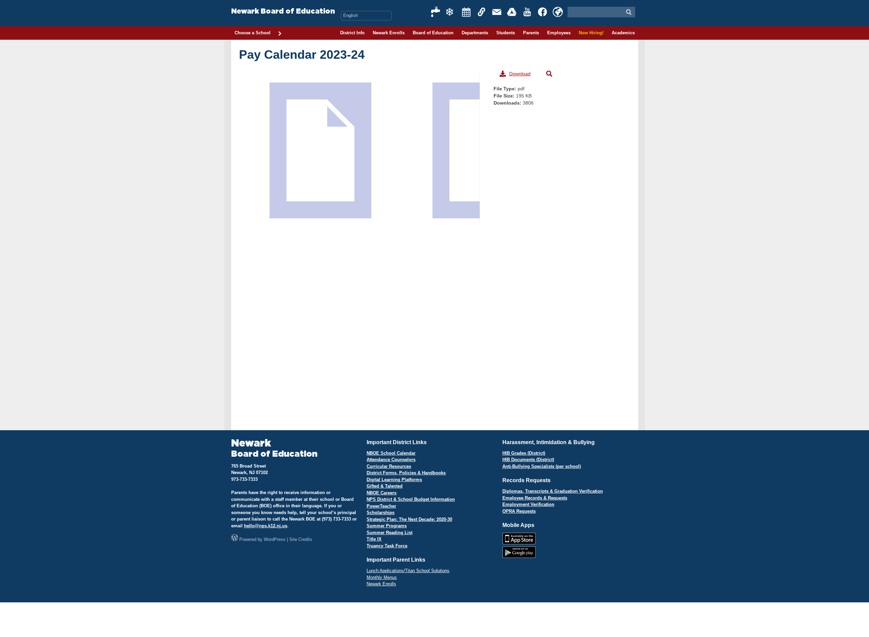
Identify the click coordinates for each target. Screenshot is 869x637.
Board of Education (433, 32)
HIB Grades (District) (523, 453)
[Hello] (558, 12)
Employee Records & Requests (534, 497)
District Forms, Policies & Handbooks (406, 472)
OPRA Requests (519, 511)
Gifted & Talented (385, 486)
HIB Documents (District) (528, 459)
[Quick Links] (481, 12)
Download (520, 73)
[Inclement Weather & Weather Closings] (451, 12)
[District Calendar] (466, 12)
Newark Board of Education (283, 11)
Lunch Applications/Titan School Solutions (408, 570)
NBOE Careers (381, 492)
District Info (352, 32)
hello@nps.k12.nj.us (265, 525)
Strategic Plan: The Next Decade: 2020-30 (409, 519)
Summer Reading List (389, 532)
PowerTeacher (381, 506)
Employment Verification (528, 504)
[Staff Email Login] (497, 12)
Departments (475, 32)
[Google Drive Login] (512, 12)
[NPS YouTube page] (527, 12)
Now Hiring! (591, 32)
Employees (559, 32)
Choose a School (253, 32)
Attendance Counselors (391, 459)
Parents (531, 32)
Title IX (374, 539)
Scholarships (380, 512)
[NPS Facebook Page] (542, 12)
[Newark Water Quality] (435, 12)
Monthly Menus (382, 577)
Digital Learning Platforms (394, 479)
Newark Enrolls (389, 32)
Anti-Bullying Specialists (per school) (541, 466)
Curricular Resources (389, 466)
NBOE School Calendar (391, 453)
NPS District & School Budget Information (411, 499)
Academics (623, 32)
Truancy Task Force (387, 545)
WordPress (274, 539)
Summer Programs (387, 525)
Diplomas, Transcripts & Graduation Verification (552, 491)
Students (505, 32)
